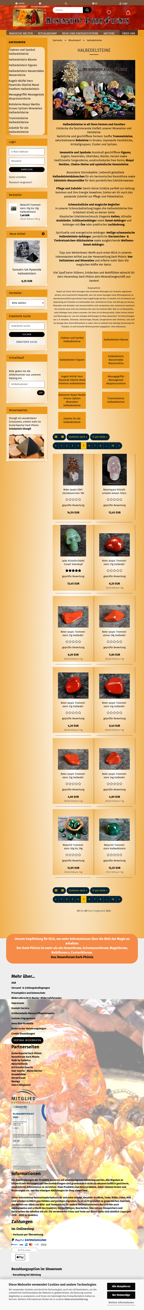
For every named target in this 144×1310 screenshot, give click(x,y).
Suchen (26, 334)
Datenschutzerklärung (76, 1299)
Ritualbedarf (47, 33)
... (106, 445)
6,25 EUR (26, 281)
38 (113, 445)
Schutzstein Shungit (20, 428)
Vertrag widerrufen (27, 1040)
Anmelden (27, 169)
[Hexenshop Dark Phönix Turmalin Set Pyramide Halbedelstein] (27, 251)
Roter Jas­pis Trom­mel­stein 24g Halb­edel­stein (114, 775)
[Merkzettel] (109, 12)
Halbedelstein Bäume (23, 59)
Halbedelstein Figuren (23, 65)
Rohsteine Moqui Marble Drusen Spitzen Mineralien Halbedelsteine (25, 108)
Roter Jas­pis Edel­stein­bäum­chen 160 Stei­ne (73, 491)
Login (124, 3)
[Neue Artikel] (43, 234)
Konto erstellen (17, 177)
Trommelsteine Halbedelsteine (19, 120)
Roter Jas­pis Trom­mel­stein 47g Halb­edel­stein (114, 704)
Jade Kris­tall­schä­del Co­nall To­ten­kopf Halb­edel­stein (73, 562)
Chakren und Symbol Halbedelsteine (22, 51)
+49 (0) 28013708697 (20, 3)
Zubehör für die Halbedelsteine (19, 130)
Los (41, 393)
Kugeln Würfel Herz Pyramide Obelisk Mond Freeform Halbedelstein (24, 85)
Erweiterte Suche (26, 342)
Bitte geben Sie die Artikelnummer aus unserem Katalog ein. (25, 375)
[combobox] (78, 437)
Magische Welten (21, 33)
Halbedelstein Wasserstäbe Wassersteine (26, 73)
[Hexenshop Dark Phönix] (28, 17)
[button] (128, 12)
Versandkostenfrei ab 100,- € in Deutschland (40, 2)
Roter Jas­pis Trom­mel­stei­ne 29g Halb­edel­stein (114, 633)
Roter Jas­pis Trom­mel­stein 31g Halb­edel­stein (114, 562)
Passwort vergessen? (20, 182)
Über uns (128, 33)
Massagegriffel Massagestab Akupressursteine (26, 96)
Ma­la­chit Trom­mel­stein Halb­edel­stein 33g (114, 847)
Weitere (109, 33)
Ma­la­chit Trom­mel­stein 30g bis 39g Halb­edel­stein (73, 847)
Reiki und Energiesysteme (80, 33)
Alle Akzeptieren (121, 1286)
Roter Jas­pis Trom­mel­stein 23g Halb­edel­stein (73, 775)
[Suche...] (87, 10)
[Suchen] (66, 2)
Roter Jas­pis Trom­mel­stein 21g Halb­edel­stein (73, 704)
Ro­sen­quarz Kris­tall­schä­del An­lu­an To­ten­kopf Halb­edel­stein (114, 491)
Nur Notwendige (121, 1295)
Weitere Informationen (121, 1302)
